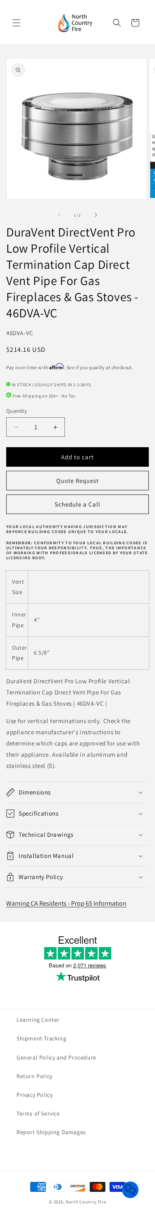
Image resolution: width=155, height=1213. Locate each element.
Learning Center (38, 1019)
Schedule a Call (77, 504)
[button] (16, 23)
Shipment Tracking (41, 1038)
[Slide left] (59, 215)
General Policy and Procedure (56, 1057)
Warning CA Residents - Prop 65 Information (66, 903)
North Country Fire (86, 1202)
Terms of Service (38, 1113)
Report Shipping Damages (51, 1132)
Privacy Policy (34, 1095)
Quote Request (77, 481)
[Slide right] (96, 215)
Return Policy (34, 1076)
